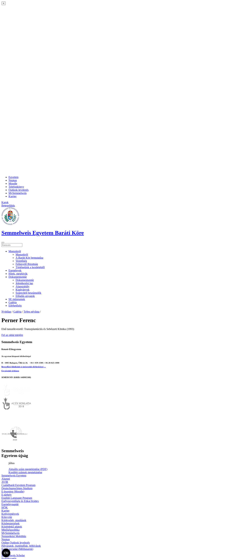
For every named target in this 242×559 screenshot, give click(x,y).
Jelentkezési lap (24, 283)
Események (15, 270)
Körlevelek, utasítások (13, 520)
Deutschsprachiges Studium (16, 488)
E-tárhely (6, 494)
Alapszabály (22, 286)
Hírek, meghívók (18, 273)
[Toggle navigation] (2, 242)
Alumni (5, 478)
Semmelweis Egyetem (13, 475)
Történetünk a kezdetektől (30, 267)
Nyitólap (6, 311)
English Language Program (16, 497)
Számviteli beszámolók (28, 292)
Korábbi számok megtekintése (25, 472)
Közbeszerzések (10, 523)
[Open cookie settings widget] (6, 553)
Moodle (13, 183)
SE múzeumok (17, 299)
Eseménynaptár (10, 504)
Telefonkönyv (16, 186)
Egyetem (13, 177)
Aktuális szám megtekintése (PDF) (28, 469)
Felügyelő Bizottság (27, 264)
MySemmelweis (18, 193)
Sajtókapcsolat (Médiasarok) (17, 548)
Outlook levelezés (19, 189)
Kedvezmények (10, 513)
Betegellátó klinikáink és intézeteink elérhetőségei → (23, 367)
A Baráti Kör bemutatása (29, 257)
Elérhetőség (15, 305)
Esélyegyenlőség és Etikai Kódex (20, 501)
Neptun (13, 180)
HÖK (4, 507)
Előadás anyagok (25, 296)
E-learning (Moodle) (12, 491)
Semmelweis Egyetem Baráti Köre (42, 233)
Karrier (12, 196)
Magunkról (15, 251)
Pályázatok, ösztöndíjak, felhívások (21, 545)
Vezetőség (21, 260)
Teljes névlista (31, 311)
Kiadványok (22, 289)
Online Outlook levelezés (15, 542)
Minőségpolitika (10, 529)
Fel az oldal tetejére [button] (12, 335)
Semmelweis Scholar (13, 555)
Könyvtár (6, 517)
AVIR (4, 481)
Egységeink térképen (10, 371)
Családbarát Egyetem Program (18, 485)
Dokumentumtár (18, 276)
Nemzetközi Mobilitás (13, 536)
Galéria (13, 302)
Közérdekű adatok (11, 526)
